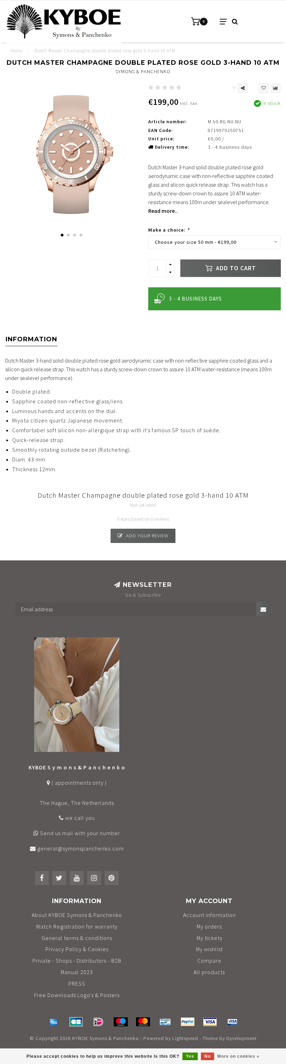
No (207, 1056)
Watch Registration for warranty (77, 926)
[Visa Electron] (232, 1022)
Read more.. (163, 210)
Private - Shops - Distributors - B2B (76, 960)
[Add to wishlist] (263, 88)
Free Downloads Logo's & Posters (77, 995)
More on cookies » (238, 1056)
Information (31, 339)
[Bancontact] (165, 1022)
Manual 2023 (77, 972)
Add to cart (235, 268)
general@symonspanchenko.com (80, 848)
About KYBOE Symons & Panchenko (77, 914)
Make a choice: (168, 230)
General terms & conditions (77, 937)
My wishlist (209, 949)
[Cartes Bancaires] (76, 1022)
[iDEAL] (98, 1022)
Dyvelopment (241, 1038)
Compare (209, 960)
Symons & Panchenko (143, 71)
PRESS (76, 983)
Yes (190, 1056)
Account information (209, 914)
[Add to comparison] (275, 88)
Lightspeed (185, 1038)
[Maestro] (120, 1022)
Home (16, 51)
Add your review (146, 536)
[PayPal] (187, 1022)
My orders (209, 926)
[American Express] (53, 1022)
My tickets (209, 937)
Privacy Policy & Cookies (76, 949)
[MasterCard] (143, 1022)
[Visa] (210, 1022)
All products (209, 972)
